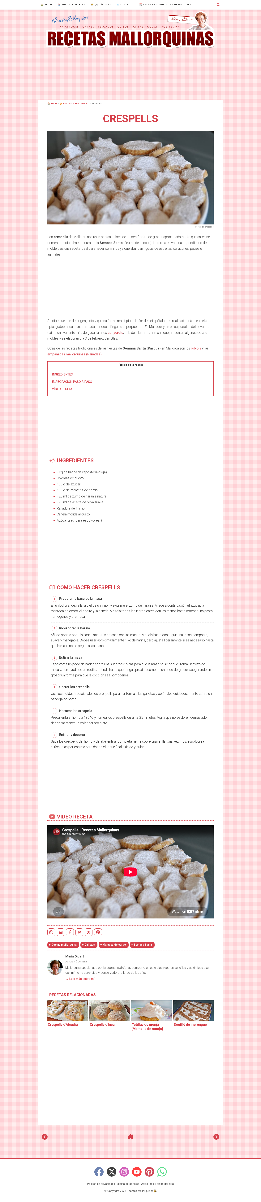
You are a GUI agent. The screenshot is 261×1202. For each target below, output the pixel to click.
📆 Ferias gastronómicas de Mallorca (165, 4)
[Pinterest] (149, 1172)
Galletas (89, 944)
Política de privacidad (100, 1184)
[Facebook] (99, 1172)
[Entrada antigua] (216, 1138)
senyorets (115, 333)
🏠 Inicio (46, 4)
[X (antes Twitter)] (111, 1172)
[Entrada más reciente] (45, 1138)
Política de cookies (127, 1184)
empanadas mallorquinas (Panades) (74, 354)
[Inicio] (130, 1138)
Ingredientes (62, 374)
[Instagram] (124, 1172)
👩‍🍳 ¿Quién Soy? (101, 4)
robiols (196, 348)
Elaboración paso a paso (72, 382)
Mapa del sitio (165, 1184)
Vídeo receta (62, 389)
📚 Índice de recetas (71, 4)
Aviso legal (148, 1184)
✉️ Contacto (125, 4)
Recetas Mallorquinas (140, 1191)
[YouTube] (137, 1172)
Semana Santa (143, 944)
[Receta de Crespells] (130, 30)
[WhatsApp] (162, 1172)
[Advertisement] (130, 74)
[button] (218, 5)
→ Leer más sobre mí (79, 979)
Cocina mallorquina (64, 944)
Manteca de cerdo (114, 944)
